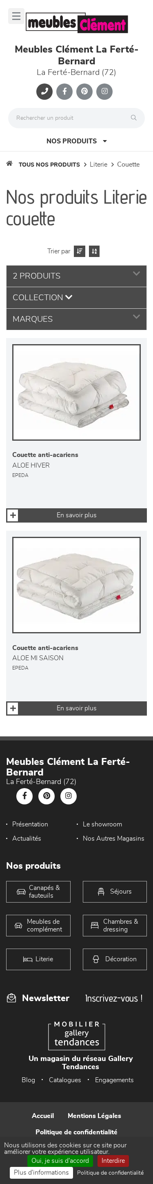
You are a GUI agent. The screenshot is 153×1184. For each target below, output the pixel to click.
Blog (28, 1080)
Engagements (114, 1080)
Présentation (30, 824)
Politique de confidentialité (76, 1132)
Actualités (26, 838)
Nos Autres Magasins (113, 838)
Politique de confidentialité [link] (110, 1173)
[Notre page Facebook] (64, 91)
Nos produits (72, 141)
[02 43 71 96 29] (44, 91)
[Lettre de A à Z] (93, 251)
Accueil (43, 1116)
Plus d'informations (41, 1172)
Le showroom (102, 824)
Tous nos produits (49, 165)
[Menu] (16, 16)
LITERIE (98, 164)
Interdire (113, 1161)
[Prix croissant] (78, 251)
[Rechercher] (136, 118)
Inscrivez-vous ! (113, 998)
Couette (128, 164)
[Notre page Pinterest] (84, 91)
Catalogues (65, 1080)
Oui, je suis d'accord (60, 1161)
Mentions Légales (94, 1116)
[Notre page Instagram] (104, 91)
